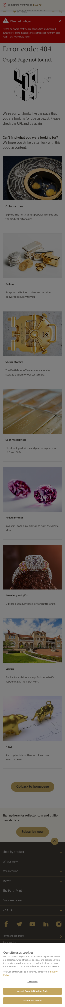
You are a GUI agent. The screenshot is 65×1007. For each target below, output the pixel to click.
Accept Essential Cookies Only (32, 991)
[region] (32, 975)
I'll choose (33, 982)
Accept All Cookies (32, 1001)
